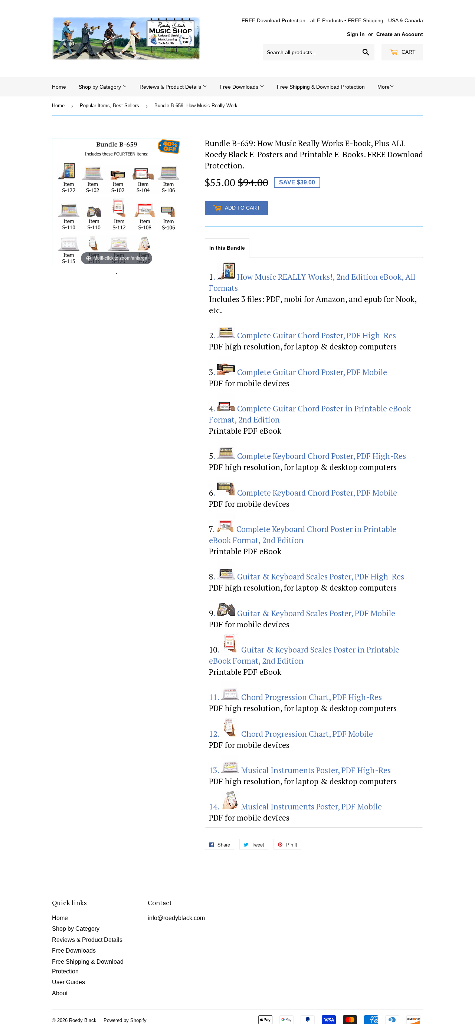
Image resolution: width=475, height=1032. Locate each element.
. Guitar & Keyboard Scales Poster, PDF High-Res (308, 576)
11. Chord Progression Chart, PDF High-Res (295, 697)
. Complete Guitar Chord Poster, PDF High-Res (304, 335)
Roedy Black (82, 1020)
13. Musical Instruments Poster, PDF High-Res (300, 770)
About (60, 993)
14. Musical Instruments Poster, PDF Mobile (295, 806)
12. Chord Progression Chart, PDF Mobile (291, 734)
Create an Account (399, 34)
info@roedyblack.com (176, 918)
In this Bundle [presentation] (227, 248)
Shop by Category (100, 87)
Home (59, 87)
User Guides (68, 982)
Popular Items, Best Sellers (109, 105)
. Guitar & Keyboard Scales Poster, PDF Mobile (304, 613)
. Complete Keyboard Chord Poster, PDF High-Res (309, 456)
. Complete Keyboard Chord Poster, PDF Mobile (305, 492)
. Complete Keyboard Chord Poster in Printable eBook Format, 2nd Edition (302, 534)
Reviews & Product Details (171, 87)
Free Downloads (240, 87)
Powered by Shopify (125, 1020)
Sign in (356, 34)
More (383, 87)
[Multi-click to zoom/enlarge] (116, 202)
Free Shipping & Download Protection (321, 87)
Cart (408, 52)
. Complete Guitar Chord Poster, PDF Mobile (300, 372)
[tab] (227, 247)
